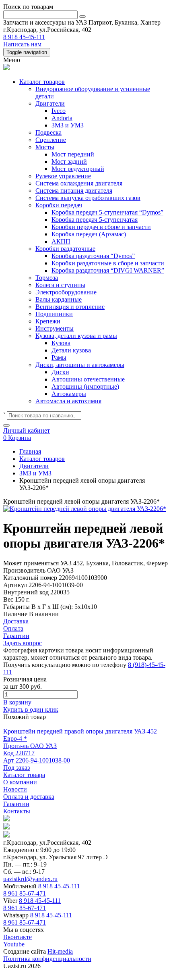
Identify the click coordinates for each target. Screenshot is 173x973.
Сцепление (50, 139)
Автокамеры (68, 393)
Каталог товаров (42, 81)
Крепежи (47, 321)
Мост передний (72, 154)
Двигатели (50, 103)
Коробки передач (58, 205)
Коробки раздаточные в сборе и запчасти (107, 263)
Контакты (16, 811)
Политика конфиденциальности (47, 958)
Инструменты (54, 328)
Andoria (61, 118)
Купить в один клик (30, 709)
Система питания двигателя (73, 190)
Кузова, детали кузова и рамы (76, 335)
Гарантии (16, 803)
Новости (15, 789)
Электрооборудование (66, 292)
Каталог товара (24, 774)
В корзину (17, 702)
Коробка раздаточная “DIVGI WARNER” (107, 270)
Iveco (58, 110)
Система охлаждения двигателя (78, 183)
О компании (20, 782)
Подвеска (48, 132)
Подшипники (54, 313)
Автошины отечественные (88, 379)
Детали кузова (71, 350)
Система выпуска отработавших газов (87, 197)
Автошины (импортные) (85, 386)
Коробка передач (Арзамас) (88, 234)
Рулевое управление (63, 176)
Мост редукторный (77, 168)
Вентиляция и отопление (70, 306)
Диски (60, 372)
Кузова (60, 343)
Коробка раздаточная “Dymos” (93, 255)
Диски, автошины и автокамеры (79, 364)
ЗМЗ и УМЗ (67, 125)
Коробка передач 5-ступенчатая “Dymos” (107, 212)
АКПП (60, 241)
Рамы (58, 357)
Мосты (44, 147)
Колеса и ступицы (60, 284)
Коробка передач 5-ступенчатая (94, 219)
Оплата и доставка (28, 796)
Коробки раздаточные (65, 248)
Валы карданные (58, 299)
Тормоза (46, 277)
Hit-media (60, 951)
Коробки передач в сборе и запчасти (101, 226)
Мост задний (69, 161)
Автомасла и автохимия (68, 401)
